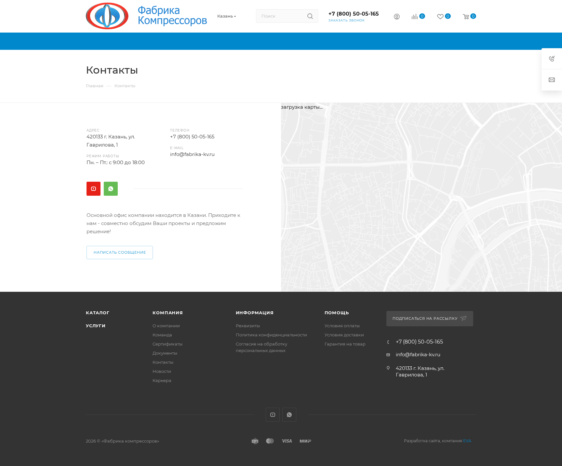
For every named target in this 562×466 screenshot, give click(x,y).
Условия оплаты (342, 325)
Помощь (337, 312)
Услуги (96, 325)
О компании (166, 325)
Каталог (98, 312)
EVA (467, 440)
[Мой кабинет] (397, 17)
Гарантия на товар (345, 343)
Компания (168, 312)
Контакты (163, 362)
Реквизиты (248, 325)
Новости (162, 371)
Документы (165, 353)
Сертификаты (167, 343)
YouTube (93, 189)
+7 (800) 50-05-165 (353, 14)
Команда (162, 334)
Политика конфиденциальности (271, 334)
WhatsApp (111, 189)
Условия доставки (344, 334)
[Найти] (310, 16)
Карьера (162, 380)
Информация (255, 312)
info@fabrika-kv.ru (192, 154)
